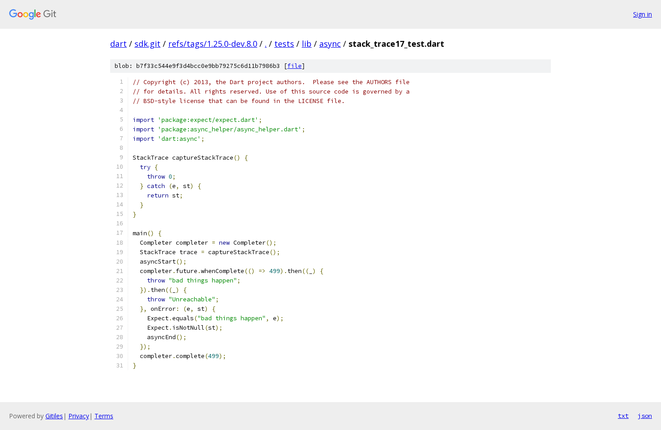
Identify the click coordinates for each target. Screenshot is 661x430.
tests (284, 43)
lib (307, 43)
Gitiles (54, 416)
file (294, 66)
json (645, 416)
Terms (103, 416)
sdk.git (147, 43)
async (330, 43)
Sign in (642, 14)
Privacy (78, 416)
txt (623, 416)
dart (118, 43)
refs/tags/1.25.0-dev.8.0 (212, 43)
